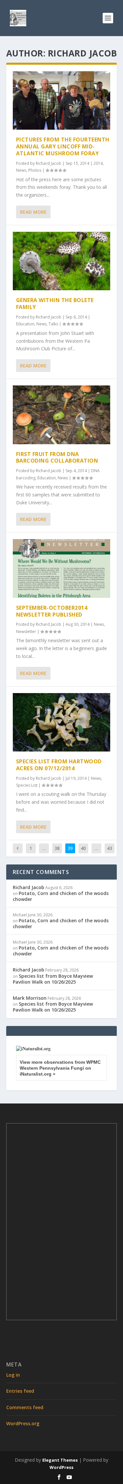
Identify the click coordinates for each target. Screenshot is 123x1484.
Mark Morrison (30, 998)
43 (109, 848)
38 (57, 848)
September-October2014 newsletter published (52, 611)
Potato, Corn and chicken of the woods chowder (61, 896)
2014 (98, 163)
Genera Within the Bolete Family (55, 303)
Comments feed (24, 1407)
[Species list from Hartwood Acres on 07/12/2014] (62, 722)
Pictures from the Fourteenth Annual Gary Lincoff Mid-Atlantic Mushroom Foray (63, 146)
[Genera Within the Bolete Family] (62, 261)
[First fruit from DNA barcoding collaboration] (62, 414)
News (21, 170)
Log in (13, 1375)
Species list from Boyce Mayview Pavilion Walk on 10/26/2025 (53, 979)
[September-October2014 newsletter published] (62, 568)
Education (25, 324)
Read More (33, 212)
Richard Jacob (48, 163)
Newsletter (26, 631)
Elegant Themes (60, 1460)
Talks (53, 324)
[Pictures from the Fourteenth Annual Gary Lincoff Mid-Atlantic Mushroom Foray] (62, 100)
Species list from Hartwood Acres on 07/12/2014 (59, 765)
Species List (26, 785)
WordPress (61, 1467)
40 (83, 848)
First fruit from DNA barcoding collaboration (57, 457)
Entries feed (20, 1391)
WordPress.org (22, 1423)
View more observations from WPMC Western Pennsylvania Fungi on (60, 1068)
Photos (34, 170)
